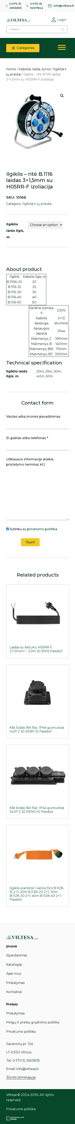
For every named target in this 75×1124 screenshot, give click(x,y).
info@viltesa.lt (63, 5)
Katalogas (14, 964)
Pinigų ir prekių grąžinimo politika (32, 1022)
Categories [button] (25, 48)
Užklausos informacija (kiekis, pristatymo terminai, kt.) (30, 461)
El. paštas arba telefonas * (27, 438)
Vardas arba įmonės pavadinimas (33, 416)
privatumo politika (42, 529)
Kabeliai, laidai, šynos (35, 69)
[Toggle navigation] (62, 48)
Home (11, 69)
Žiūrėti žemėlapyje (21, 1077)
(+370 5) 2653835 (15, 6)
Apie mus (13, 973)
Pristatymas (15, 983)
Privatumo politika (21, 1031)
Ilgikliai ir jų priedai (36, 204)
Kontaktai (14, 992)
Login (61, 20)
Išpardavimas (16, 955)
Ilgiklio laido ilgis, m (15, 230)
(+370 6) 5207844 (36, 6)
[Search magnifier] (62, 29)
